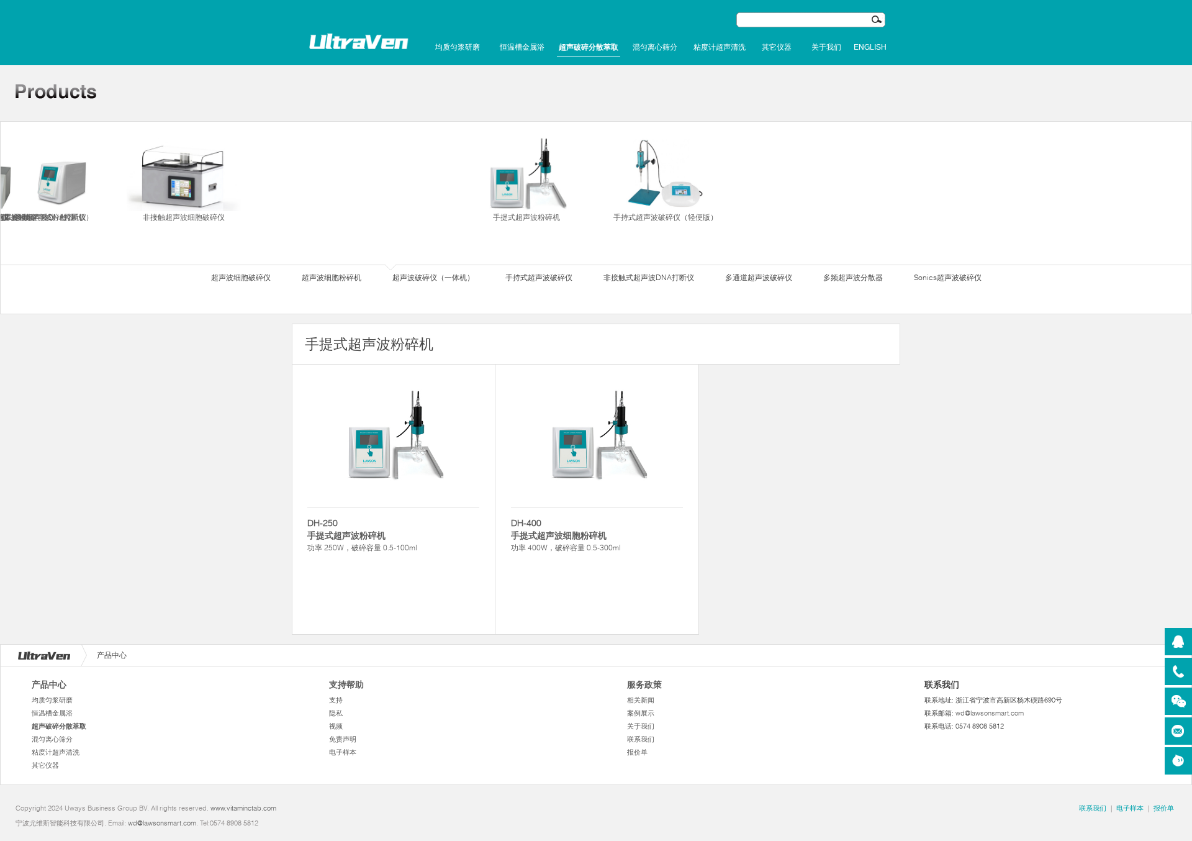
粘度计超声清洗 (719, 47)
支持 (336, 700)
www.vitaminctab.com (243, 808)
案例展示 (640, 713)
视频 (336, 726)
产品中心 (49, 684)
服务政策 (644, 684)
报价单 (637, 752)
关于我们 (826, 47)
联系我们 (640, 739)
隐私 (336, 713)
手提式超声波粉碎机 (526, 217)
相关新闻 (640, 700)
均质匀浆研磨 (457, 47)
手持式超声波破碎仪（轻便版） (665, 217)
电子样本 (342, 752)
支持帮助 (346, 684)
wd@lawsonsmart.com (989, 713)
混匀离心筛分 (655, 47)
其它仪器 (777, 47)
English (870, 47)
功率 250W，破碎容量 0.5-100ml (362, 534)
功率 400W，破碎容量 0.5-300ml (566, 534)
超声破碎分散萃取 (588, 47)
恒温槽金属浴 (522, 47)
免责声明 (342, 739)
